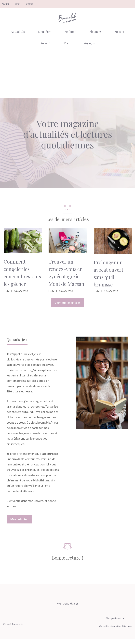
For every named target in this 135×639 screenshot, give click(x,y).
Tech (67, 43)
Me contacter (19, 519)
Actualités (18, 32)
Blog (17, 3)
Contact (29, 3)
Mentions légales (67, 603)
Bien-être (44, 32)
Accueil (6, 3)
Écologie (70, 32)
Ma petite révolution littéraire (115, 626)
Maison (119, 32)
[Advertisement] (67, 74)
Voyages (89, 43)
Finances (95, 32)
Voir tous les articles (67, 302)
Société (45, 43)
